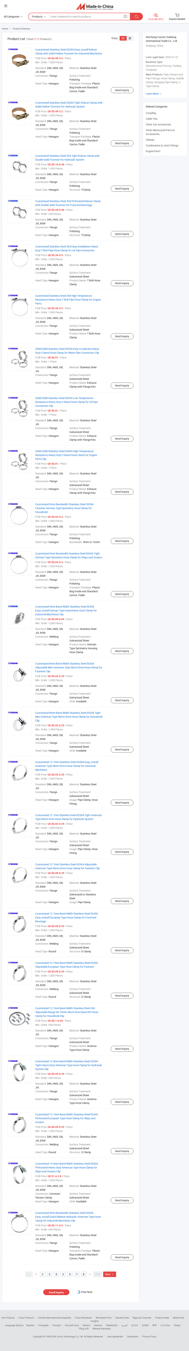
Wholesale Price (103, 1317)
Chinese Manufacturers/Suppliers (54, 1317)
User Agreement (115, 1336)
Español (30, 1325)
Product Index (162, 1317)
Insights (95, 1320)
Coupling (151, 113)
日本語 (145, 1325)
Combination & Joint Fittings (162, 145)
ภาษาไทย (165, 1325)
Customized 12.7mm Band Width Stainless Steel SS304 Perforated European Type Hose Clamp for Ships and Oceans (66, 1118)
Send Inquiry (122, 90)
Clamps (150, 139)
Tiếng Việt (83, 1328)
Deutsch (98, 1325)
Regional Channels (142, 1317)
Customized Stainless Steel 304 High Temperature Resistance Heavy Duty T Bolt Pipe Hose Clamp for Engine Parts (68, 299)
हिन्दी (154, 1325)
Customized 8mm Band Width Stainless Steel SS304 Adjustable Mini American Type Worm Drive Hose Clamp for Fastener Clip (68, 667)
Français (56, 1325)
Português (43, 1325)
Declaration (132, 1336)
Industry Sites (122, 1317)
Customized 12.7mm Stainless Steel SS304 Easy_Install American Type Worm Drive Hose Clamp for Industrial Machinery (66, 765)
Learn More (154, 93)
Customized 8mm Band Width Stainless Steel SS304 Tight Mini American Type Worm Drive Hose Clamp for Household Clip (68, 716)
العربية (124, 1325)
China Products (26, 1317)
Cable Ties (151, 118)
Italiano (86, 1325)
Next (109, 1274)
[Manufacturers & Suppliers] (94, 6)
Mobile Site (178, 1317)
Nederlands (112, 1325)
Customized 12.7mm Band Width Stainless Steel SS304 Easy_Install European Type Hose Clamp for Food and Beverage (66, 917)
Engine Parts (153, 151)
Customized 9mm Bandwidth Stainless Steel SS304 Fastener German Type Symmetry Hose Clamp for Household (64, 508)
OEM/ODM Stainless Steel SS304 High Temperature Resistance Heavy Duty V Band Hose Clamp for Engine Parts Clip (66, 455)
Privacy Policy (149, 1336)
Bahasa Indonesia (102, 1328)
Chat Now (86, 1292)
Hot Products (8, 1317)
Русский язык (72, 1325)
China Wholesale (83, 1317)
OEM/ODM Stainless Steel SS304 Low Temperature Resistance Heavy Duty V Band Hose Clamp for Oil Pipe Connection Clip (66, 401)
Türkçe (177, 1325)
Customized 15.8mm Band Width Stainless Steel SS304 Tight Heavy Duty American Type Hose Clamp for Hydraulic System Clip (68, 1065)
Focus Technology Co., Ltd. (70, 1336)
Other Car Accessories (158, 124)
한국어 (134, 1325)
